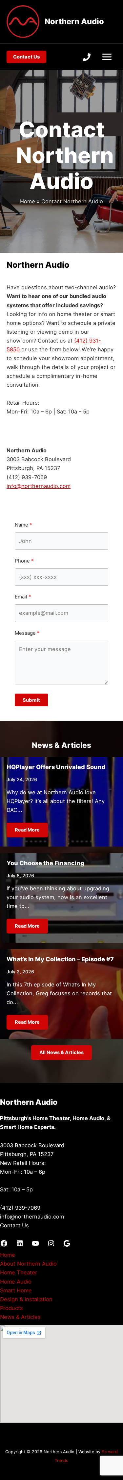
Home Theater (18, 1272)
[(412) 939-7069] (87, 57)
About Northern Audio (28, 1263)
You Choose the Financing (45, 862)
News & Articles (20, 1317)
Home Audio (15, 1281)
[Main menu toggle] (106, 57)
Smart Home (16, 1290)
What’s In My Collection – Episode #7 (60, 959)
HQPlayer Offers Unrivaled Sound (56, 766)
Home (7, 1255)
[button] (26, 57)
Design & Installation (26, 1299)
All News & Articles (61, 1052)
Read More (27, 830)
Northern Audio (74, 21)
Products (11, 1308)
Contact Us (14, 1225)
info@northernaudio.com (39, 486)
